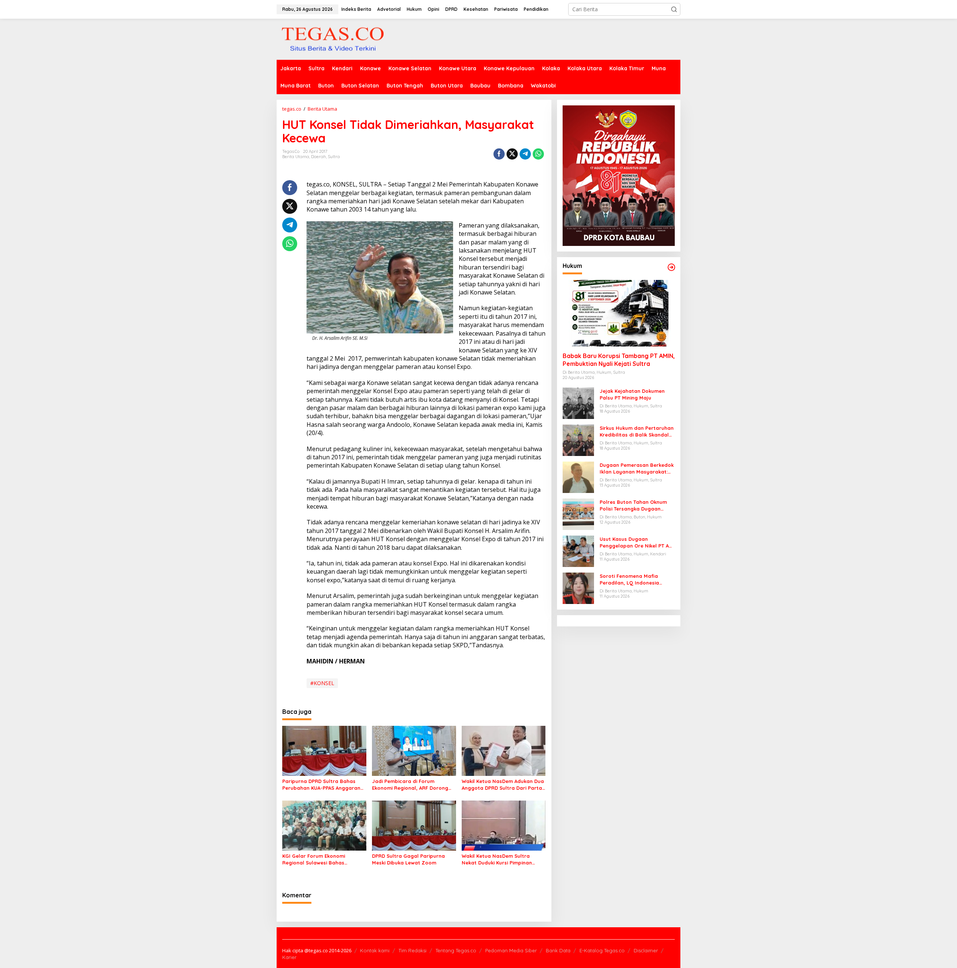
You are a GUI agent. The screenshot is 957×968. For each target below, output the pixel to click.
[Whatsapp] (538, 154)
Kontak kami (375, 950)
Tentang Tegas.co (456, 950)
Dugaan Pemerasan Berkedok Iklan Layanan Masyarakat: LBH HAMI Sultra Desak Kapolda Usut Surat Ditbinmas (637, 468)
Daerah (318, 156)
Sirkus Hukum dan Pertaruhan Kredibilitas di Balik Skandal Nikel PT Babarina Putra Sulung (637, 431)
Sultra (334, 156)
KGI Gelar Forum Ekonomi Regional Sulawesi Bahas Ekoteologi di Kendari (313, 859)
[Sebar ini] (499, 154)
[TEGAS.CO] (333, 38)
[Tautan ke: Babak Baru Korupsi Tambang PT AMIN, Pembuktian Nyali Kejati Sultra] (619, 313)
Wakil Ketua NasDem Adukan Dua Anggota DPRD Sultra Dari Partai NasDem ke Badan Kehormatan (503, 784)
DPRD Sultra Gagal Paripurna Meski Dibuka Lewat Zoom (408, 859)
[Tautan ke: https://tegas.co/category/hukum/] (671, 267)
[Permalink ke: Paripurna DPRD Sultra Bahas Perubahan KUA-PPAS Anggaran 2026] (324, 750)
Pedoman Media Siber (511, 950)
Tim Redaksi (413, 950)
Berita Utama (295, 156)
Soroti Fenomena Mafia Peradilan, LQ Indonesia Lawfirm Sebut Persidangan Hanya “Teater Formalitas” (634, 579)
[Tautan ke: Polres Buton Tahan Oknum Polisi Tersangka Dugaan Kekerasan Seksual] (578, 513)
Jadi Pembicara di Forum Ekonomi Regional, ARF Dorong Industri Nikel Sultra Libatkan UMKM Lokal (410, 784)
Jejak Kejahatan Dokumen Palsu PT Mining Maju (632, 394)
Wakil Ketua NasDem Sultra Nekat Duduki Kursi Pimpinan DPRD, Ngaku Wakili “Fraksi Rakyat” (497, 859)
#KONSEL (322, 683)
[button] (674, 9)
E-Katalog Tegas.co (602, 950)
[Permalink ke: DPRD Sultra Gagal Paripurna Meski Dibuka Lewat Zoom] (414, 824)
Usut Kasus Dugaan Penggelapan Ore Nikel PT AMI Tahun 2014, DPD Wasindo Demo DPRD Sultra (637, 542)
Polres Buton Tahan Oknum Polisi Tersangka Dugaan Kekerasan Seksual (633, 505)
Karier (289, 957)
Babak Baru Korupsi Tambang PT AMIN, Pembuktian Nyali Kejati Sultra (619, 359)
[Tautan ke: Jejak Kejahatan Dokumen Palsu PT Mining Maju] (578, 402)
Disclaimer (646, 950)
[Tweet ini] (512, 154)
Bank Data (558, 950)
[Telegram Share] (525, 154)
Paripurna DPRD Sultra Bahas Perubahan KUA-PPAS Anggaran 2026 (321, 784)
